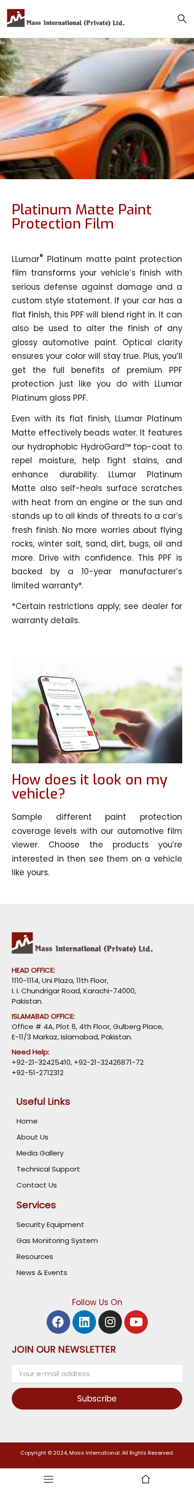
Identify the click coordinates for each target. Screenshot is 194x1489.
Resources (34, 1256)
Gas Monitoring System (57, 1240)
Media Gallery (40, 1153)
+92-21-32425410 (41, 1062)
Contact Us (36, 1185)
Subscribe (97, 1398)
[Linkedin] (84, 1322)
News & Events (41, 1272)
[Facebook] (58, 1322)
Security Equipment (50, 1224)
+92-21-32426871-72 (108, 1062)
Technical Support (48, 1169)
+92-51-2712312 (38, 1072)
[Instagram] (110, 1322)
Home (27, 1121)
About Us (32, 1137)
